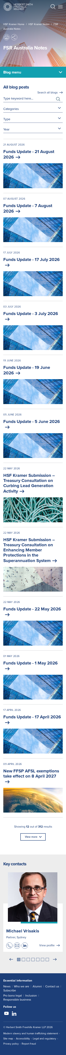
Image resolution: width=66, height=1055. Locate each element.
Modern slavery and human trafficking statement (30, 1033)
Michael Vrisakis (22, 931)
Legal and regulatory (44, 1039)
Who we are (21, 986)
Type (6, 119)
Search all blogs (47, 92)
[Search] (50, 16)
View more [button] (31, 837)
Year (6, 129)
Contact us (52, 986)
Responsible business (17, 999)
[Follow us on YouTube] (6, 1014)
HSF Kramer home (13, 24)
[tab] (18, 959)
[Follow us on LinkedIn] (14, 1014)
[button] (53, 7)
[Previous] (11, 959)
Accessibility (23, 1039)
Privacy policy (11, 1044)
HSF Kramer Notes (39, 24)
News (6, 986)
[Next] (55, 959)
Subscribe (9, 990)
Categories (11, 108)
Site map (8, 1039)
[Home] (18, 6)
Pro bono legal (12, 995)
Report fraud (29, 1044)
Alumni (37, 986)
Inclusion (31, 995)
